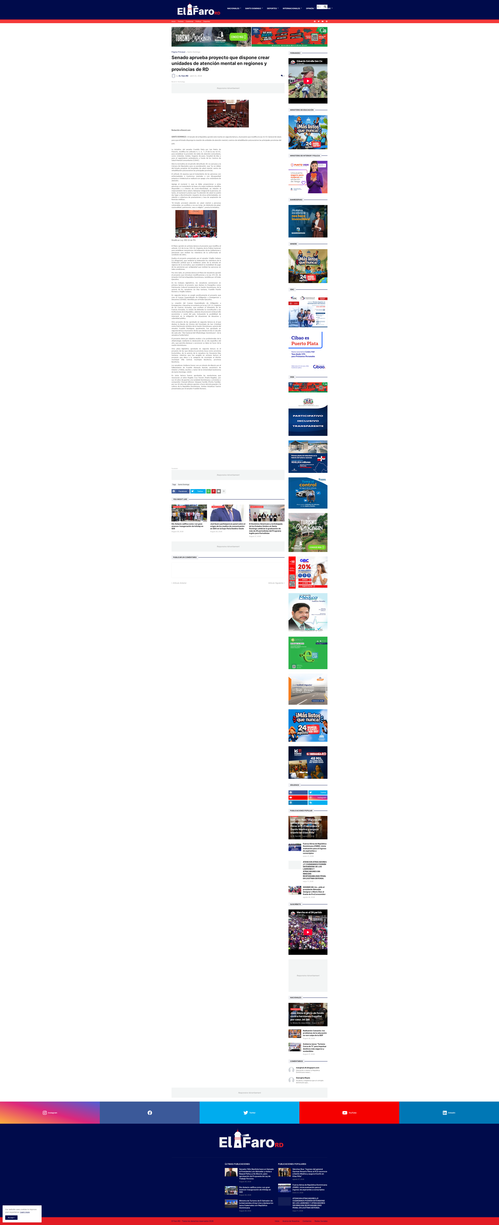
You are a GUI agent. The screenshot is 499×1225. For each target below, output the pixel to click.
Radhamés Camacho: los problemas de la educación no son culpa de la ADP (315, 1032)
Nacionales (233, 8)
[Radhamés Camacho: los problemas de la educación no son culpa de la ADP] (294, 1033)
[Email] (218, 491)
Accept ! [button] (11, 1217)
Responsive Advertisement (228, 88)
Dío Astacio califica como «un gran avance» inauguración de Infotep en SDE (187, 526)
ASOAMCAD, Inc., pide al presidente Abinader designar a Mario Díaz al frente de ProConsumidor (314, 890)
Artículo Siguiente (275, 583)
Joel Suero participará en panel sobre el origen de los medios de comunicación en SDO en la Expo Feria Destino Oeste (227, 526)
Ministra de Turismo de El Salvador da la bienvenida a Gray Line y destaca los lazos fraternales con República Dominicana (256, 1204)
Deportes (272, 8)
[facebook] (315, 21)
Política (198, 21)
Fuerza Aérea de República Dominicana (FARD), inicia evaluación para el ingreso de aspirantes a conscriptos (314, 848)
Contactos (307, 1221)
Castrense (189, 21)
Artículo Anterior (179, 583)
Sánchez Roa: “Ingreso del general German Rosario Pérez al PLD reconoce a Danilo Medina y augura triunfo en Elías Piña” (310, 1172)
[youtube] (323, 21)
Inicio (173, 21)
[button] (319, 7)
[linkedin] (298, 802)
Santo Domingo (253, 8)
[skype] (318, 802)
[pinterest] (326, 21)
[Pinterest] (213, 491)
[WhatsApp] (208, 491)
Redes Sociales (321, 1221)
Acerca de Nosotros (291, 1221)
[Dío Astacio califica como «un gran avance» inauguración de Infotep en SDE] (231, 1190)
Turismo (180, 21)
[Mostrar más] (224, 491)
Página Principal (178, 52)
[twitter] (318, 21)
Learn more (25, 1212)
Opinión (310, 8)
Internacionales (291, 8)
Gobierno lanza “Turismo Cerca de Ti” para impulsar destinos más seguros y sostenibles (314, 1047)
